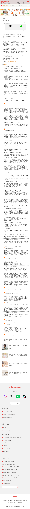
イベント (5, 427)
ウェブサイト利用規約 (8, 500)
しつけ (10, 5)
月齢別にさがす (18, 3)
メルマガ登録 (16, 403)
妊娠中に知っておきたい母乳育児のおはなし (12, 443)
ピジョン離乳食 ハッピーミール (10, 469)
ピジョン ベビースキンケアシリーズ (11, 475)
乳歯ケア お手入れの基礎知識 (9, 472)
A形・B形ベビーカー (7, 480)
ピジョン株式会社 (18, 502)
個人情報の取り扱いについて (20, 500)
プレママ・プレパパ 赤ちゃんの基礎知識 (12, 437)
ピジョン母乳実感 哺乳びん (9, 464)
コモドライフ (6, 451)
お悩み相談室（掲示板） (8, 454)
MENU (28, 6)
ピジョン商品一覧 (7, 411)
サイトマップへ (15, 491)
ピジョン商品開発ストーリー (9, 417)
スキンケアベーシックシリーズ (10, 478)
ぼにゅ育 (5, 445)
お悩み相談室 (5, 5)
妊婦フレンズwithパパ (8, 440)
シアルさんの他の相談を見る (12, 61)
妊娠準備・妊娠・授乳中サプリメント (11, 461)
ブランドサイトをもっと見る (10, 487)
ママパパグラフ (6, 448)
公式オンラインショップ (8, 414)
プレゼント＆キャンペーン (9, 430)
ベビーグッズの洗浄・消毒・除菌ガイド (12, 466)
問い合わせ (10, 502)
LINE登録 (23, 3)
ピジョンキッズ (6, 483)
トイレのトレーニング (13, 22)
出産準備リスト (6, 420)
